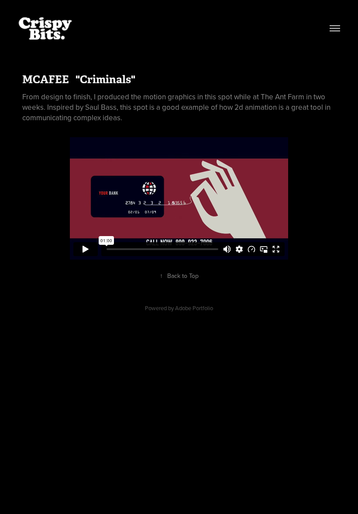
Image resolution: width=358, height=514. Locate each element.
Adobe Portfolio (194, 308)
